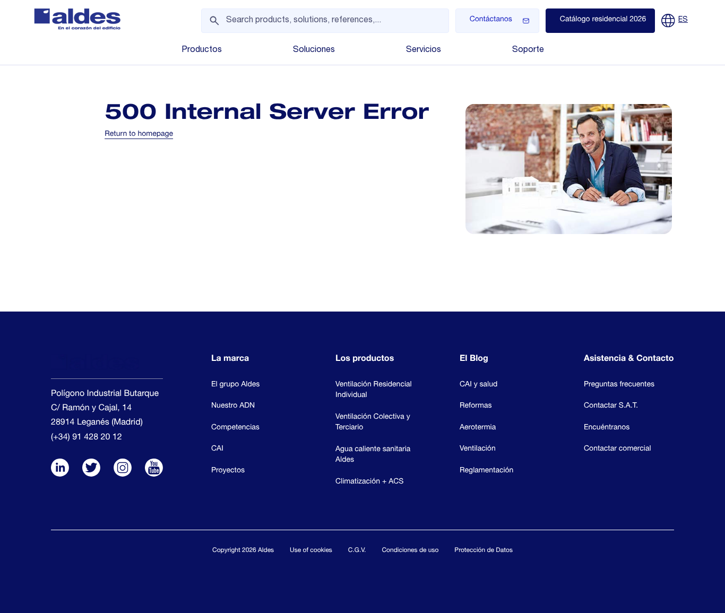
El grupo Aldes (235, 385)
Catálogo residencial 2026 (603, 20)
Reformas (475, 406)
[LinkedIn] (60, 469)
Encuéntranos (606, 428)
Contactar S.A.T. (611, 406)
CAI (217, 449)
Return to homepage (139, 135)
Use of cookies (311, 551)
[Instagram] (123, 469)
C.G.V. (357, 551)
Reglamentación (486, 471)
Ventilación (478, 449)
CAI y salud (478, 385)
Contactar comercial (617, 449)
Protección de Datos (483, 551)
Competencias (235, 428)
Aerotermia (478, 428)
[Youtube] (154, 469)
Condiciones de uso (410, 551)
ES (683, 20)
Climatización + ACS (369, 482)
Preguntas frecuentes (619, 385)
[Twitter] (91, 469)
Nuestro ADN (233, 406)
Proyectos (228, 471)
